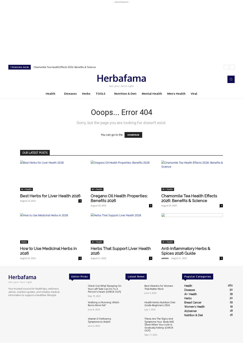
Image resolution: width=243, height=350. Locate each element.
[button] (231, 79)
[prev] (226, 67)
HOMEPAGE (133, 135)
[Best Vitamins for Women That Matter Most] (133, 290)
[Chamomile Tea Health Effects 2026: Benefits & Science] (192, 176)
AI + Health (26, 189)
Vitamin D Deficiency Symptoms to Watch (99, 320)
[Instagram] (210, 79)
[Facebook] (205, 79)
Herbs (24, 242)
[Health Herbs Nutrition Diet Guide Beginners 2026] (133, 307)
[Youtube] (221, 79)
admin (165, 258)
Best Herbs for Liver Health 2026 (50, 195)
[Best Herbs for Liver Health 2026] (51, 176)
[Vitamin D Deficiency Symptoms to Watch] (77, 323)
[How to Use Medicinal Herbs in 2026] (51, 228)
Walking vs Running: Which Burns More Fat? (103, 304)
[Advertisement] (121, 30)
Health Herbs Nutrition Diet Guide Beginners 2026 (159, 304)
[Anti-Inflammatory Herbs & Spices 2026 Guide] (192, 228)
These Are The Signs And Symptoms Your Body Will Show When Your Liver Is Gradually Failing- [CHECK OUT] (159, 324)
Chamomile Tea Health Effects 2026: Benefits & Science (65, 67)
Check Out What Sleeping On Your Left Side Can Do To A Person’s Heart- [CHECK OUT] (104, 288)
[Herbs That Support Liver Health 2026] (121, 228)
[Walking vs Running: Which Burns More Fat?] (77, 307)
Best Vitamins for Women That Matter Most (158, 287)
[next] (232, 67)
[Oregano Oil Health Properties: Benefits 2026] (121, 176)
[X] (215, 79)
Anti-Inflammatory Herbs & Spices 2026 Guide (185, 251)
